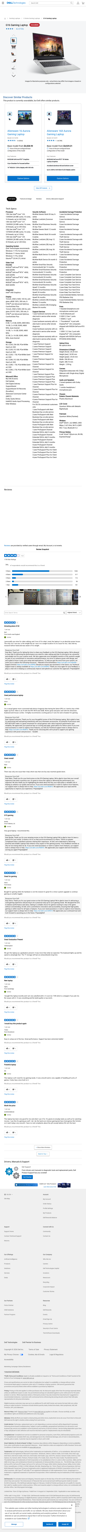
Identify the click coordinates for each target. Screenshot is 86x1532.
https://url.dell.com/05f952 (26, 665)
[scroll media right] (80, 597)
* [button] (13, 321)
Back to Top (42, 1154)
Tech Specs (11, 199)
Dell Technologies (10, 1342)
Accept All (65, 1524)
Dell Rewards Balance (50, 1217)
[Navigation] (2, 3)
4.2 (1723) (20, 29)
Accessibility (8, 1360)
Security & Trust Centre (50, 1328)
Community (47, 1231)
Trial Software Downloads (51, 1333)
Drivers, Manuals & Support (55, 199)
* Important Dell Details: (11, 1372)
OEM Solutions (9, 1310)
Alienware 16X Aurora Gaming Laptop (59, 132)
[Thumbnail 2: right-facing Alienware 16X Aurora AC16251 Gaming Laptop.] (49, 119)
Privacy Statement (50, 1350)
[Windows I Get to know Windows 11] (26, 1185)
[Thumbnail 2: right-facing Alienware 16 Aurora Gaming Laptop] (10, 119)
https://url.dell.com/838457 (39, 667)
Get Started (27, 1177)
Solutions (7, 1268)
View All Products (41, 188)
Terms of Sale (34, 1350)
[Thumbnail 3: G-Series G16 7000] (13, 54)
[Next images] (13, 76)
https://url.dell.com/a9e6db (66, 662)
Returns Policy (23, 1412)
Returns (6, 1241)
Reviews (39, 199)
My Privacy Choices (11, 1355)
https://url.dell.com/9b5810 (18, 730)
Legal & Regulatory (56, 1355)
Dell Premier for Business (31, 1342)
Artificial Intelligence (10, 1259)
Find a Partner (8, 1305)
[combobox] (51, 3)
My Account (47, 1199)
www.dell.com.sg (28, 1378)
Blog (44, 1305)
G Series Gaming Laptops (31, 18)
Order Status (47, 1204)
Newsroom (46, 1277)
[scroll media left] (6, 597)
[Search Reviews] (64, 612)
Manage (14, 1524)
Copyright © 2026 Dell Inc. (14, 1350)
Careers (45, 1264)
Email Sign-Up (47, 1319)
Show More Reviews (43, 1147)
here (30, 1487)
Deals (6, 1277)
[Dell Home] (5, 18)
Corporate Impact (49, 1287)
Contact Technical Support (12, 1236)
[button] (78, 3)
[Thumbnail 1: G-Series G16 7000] (13, 41)
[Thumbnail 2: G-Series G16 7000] (13, 47)
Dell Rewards (47, 1310)
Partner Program (9, 1314)
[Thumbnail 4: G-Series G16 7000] (13, 61)
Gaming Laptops (14, 18)
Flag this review (9, 684)
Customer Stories (48, 1291)
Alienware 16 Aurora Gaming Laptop (18, 132)
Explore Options (23, 178)
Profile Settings (48, 1208)
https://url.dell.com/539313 (43, 911)
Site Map (7, 1198)
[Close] (71, 1505)
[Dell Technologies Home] (16, 3)
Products (7, 1264)
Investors (46, 1273)
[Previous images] (13, 35)
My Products (47, 1213)
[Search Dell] (71, 3)
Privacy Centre (47, 1324)
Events (45, 1314)
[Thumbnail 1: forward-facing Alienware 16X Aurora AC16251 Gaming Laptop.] (49, 114)
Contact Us (46, 1236)
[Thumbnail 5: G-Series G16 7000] (13, 67)
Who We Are (47, 1259)
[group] (53, 54)
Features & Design (26, 199)
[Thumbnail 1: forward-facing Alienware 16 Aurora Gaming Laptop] (10, 114)
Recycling (46, 1282)
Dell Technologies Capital (51, 1268)
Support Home (9, 1231)
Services (7, 1273)
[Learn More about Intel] (64, 1185)
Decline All (49, 1524)
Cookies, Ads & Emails (36, 1355)
